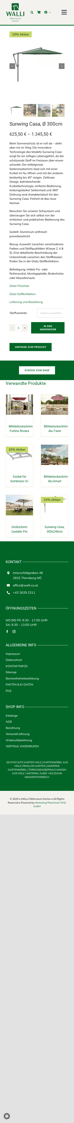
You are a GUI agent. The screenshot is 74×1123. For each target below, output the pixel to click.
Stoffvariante (18, 313)
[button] (32, 12)
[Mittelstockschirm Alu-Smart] (54, 446)
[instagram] (14, 631)
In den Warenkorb (48, 328)
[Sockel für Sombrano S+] (19, 446)
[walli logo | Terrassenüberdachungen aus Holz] (15, 4)
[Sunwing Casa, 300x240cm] (54, 497)
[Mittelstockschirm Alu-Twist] (54, 396)
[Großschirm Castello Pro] (19, 497)
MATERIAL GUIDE (37, 773)
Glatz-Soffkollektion (22, 294)
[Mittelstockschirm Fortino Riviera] (19, 396)
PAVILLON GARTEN (34, 765)
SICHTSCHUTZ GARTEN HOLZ (24, 762)
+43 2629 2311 (24, 592)
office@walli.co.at (25, 585)
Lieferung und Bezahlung (26, 302)
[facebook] (7, 631)
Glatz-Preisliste (19, 286)
